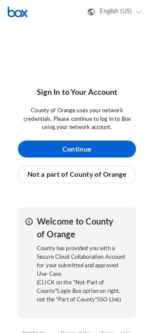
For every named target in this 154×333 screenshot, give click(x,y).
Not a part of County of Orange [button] (77, 174)
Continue (77, 149)
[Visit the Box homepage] (17, 12)
